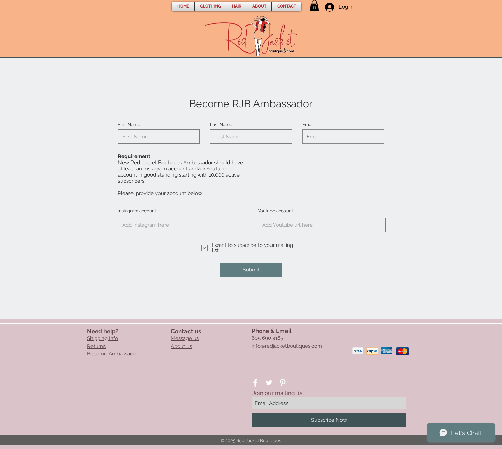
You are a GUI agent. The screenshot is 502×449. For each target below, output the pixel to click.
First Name (129, 124)
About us (181, 346)
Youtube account (275, 211)
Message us (185, 338)
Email (308, 124)
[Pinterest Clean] (283, 383)
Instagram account (137, 211)
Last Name (221, 124)
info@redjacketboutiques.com (287, 346)
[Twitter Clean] (269, 383)
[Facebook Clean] (255, 383)
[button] (210, 6)
